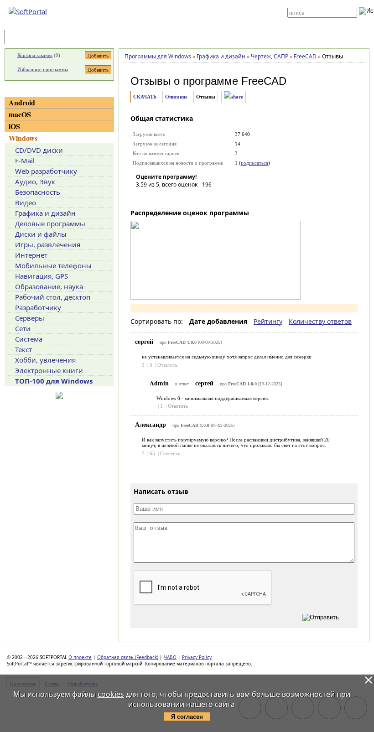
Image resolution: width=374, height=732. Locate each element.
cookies (111, 694)
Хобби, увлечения (45, 359)
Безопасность (37, 192)
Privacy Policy (197, 657)
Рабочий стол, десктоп (52, 296)
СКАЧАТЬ (144, 96)
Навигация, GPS (41, 275)
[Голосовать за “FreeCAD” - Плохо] (156, 197)
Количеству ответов (320, 321)
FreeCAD (263, 81)
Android (22, 102)
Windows (23, 138)
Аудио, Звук (35, 181)
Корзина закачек (34, 55)
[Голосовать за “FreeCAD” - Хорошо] (184, 197)
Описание (176, 96)
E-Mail (25, 160)
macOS (20, 114)
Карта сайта (183, 17)
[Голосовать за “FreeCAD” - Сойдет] (170, 197)
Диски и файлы (41, 234)
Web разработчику (46, 171)
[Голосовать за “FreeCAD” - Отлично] (197, 197)
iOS (14, 126)
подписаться (254, 163)
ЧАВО (170, 657)
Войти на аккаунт (188, 3)
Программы (32, 37)
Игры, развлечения (47, 244)
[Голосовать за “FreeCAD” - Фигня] (143, 197)
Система (28, 338)
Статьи (77, 37)
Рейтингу (268, 321)
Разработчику (38, 307)
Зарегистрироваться (192, 10)
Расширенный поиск (312, 20)
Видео (25, 202)
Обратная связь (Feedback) (127, 657)
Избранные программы (42, 69)
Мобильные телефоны (53, 265)
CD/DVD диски (39, 150)
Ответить (167, 365)
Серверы (29, 317)
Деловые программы (50, 223)
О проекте (80, 657)
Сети (23, 328)
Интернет (31, 255)
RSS (173, 23)
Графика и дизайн (45, 213)
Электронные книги (49, 370)
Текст (23, 349)
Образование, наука (49, 286)
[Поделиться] (233, 97)
